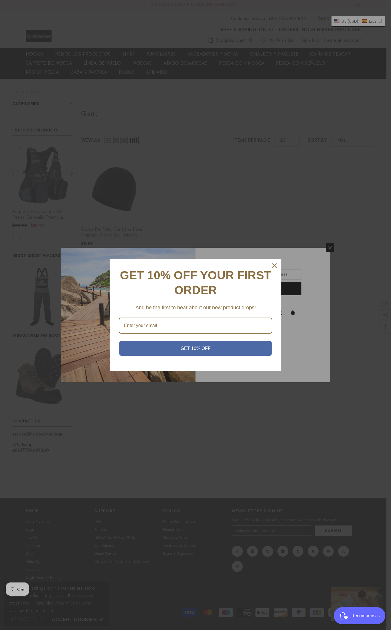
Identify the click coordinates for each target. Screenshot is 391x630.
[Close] (274, 266)
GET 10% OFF (196, 348)
